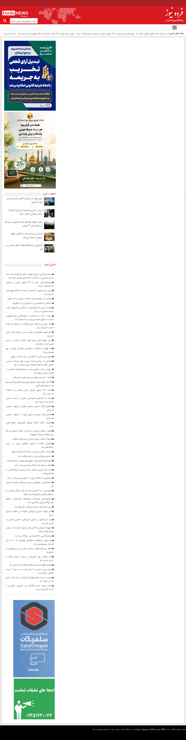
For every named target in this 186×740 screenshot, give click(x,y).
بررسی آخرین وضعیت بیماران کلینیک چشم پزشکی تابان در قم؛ (25, 212)
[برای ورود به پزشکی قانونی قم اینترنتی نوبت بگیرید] (49, 206)
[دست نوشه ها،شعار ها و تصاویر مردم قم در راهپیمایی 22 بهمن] (49, 229)
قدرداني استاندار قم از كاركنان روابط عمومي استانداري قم (26, 235)
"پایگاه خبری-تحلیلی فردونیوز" (153, 729)
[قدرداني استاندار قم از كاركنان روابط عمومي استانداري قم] (49, 241)
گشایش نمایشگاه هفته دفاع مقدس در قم (24, 247)
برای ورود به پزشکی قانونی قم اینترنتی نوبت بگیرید (24, 200)
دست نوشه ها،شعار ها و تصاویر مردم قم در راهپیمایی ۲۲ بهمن (23, 224)
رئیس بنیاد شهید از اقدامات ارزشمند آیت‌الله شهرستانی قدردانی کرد (36, 33)
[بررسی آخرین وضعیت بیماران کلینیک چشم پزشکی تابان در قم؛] (49, 217)
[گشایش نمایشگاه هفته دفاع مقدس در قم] (49, 252)
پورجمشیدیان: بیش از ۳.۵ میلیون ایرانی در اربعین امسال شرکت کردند (95, 33)
